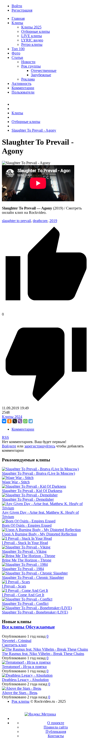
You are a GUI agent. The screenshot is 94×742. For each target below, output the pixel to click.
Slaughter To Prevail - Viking (24, 551)
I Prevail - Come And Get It (23, 595)
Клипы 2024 (12, 417)
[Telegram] (30, 421)
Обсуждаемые (40, 626)
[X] (15, 421)
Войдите (9, 446)
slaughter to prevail (16, 221)
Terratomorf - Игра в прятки (24, 667)
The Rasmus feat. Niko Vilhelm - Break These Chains (43, 654)
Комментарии (23, 429)
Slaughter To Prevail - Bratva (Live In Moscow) (38, 473)
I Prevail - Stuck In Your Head (25, 543)
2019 (53, 221)
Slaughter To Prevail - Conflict (25, 603)
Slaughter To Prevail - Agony (34, 130)
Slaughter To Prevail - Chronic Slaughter (33, 577)
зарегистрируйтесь (39, 446)
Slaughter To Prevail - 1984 (23, 569)
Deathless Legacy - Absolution (25, 680)
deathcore (40, 221)
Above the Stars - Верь (19, 693)
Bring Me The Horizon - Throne (26, 560)
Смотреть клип (14, 645)
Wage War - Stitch (16, 482)
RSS (5, 437)
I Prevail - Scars (14, 586)
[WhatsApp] (25, 421)
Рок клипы (20, 701)
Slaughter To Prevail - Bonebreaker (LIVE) (35, 612)
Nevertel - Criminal (16, 641)
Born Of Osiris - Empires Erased (27, 525)
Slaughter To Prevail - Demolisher (28, 499)
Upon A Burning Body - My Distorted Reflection (39, 534)
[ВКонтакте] (4, 421)
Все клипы (14, 626)
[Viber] (20, 421)
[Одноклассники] (9, 421)
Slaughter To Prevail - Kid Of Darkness (32, 491)
